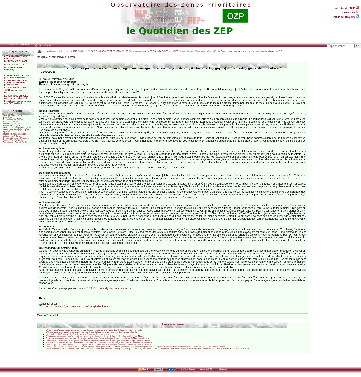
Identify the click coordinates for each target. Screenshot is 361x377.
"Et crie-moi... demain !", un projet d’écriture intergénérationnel (74, 306)
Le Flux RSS (348, 12)
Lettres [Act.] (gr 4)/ (11, 123)
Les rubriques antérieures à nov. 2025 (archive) (17, 102)
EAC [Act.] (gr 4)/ (10, 121)
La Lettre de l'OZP (345, 8)
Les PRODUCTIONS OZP (15, 61)
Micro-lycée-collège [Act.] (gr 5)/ (17, 128)
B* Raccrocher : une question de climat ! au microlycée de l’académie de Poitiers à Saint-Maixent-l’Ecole (91, 332)
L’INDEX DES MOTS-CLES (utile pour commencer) (16, 76)
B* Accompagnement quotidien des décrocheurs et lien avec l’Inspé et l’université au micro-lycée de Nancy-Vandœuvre (97, 338)
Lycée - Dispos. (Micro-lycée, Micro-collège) (199, 51)
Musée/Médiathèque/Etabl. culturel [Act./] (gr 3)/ (14, 135)
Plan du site (25, 45)
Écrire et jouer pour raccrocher (114, 288)
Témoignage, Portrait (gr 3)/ (15, 142)
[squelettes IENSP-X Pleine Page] (172, 369)
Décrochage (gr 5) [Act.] (13, 119)
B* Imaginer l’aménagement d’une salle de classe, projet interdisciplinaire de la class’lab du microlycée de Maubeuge (96, 336)
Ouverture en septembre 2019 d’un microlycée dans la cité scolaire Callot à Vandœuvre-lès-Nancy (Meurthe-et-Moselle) (98, 340)
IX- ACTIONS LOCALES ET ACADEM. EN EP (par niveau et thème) (117, 51)
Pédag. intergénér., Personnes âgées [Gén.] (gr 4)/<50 (16, 139)
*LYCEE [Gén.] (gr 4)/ (12, 115)
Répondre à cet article (48, 315)
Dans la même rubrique (173, 324)
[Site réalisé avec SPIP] (159, 369)
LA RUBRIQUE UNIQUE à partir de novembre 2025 (16, 97)
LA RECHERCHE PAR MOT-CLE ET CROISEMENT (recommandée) (17, 83)
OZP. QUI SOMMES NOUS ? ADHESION (17, 57)
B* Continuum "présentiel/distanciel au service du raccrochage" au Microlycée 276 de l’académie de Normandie (94, 330)
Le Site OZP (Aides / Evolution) (13, 68)
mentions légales (188, 369)
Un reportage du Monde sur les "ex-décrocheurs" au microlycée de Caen (77, 334)
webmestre (222, 369)
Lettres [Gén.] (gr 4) (11, 125)
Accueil (13, 45)
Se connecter (44, 45)
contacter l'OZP (206, 369)
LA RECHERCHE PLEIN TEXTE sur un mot (15, 89)
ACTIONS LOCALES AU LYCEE (164, 51)
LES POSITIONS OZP (14, 64)
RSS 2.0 (146, 369)
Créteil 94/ (7, 117)
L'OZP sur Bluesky (344, 16)
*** (5, 72)
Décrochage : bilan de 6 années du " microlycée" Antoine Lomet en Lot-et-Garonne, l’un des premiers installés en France (98, 345)
